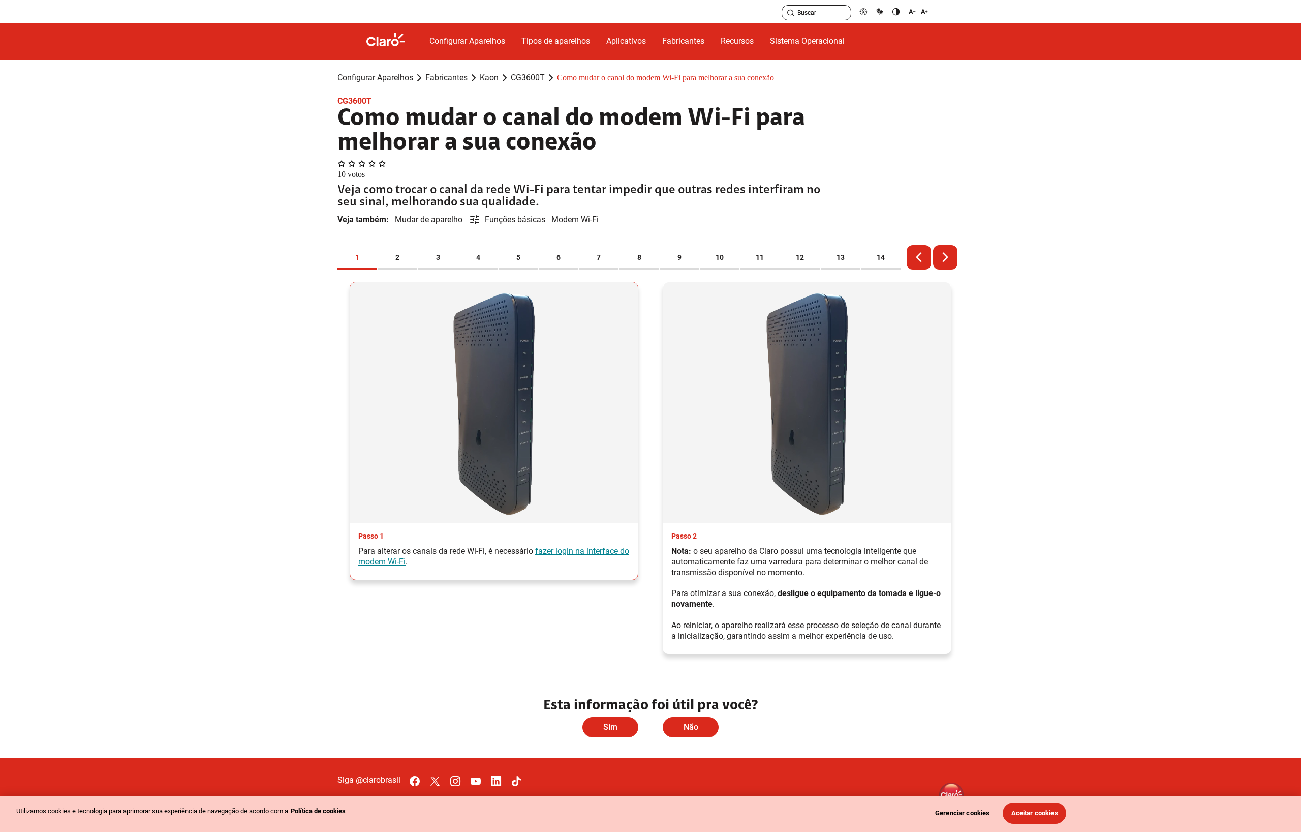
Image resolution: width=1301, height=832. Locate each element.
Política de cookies (318, 811)
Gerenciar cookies (962, 813)
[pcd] (863, 11)
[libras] (880, 11)
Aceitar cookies (1034, 813)
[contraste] (896, 11)
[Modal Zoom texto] (918, 11)
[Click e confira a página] (393, 41)
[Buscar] (791, 13)
